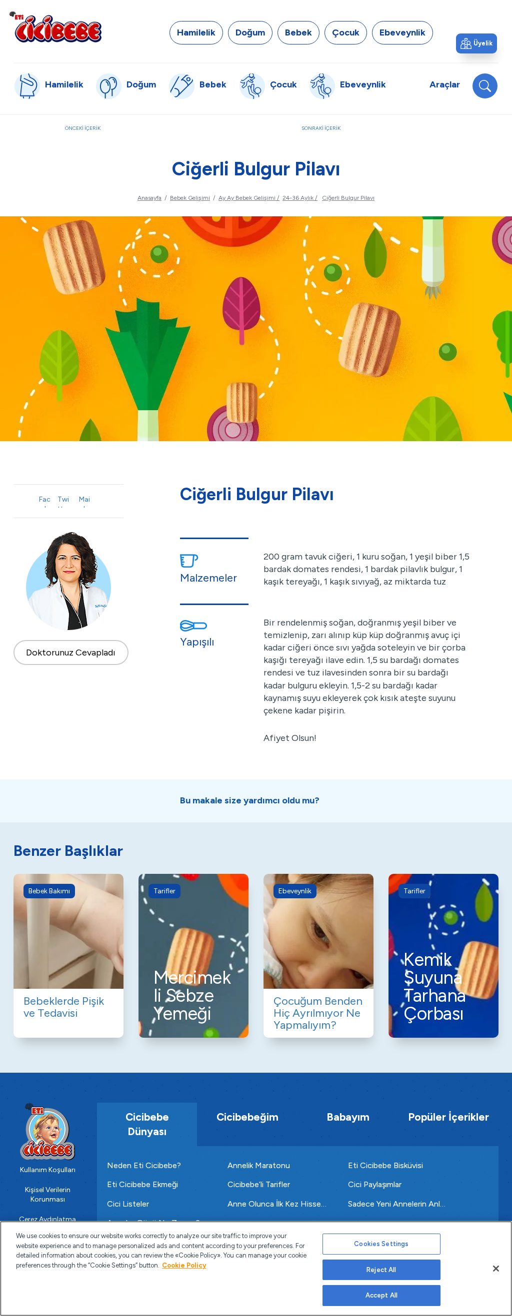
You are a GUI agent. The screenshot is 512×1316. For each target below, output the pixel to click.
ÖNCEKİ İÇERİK (129, 133)
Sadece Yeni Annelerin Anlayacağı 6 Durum (398, 1204)
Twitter (64, 501)
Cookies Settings (381, 1244)
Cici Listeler (128, 1204)
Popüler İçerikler (448, 1117)
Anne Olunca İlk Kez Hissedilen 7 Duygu (278, 1204)
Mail (84, 501)
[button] (476, 43)
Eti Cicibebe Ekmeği (142, 1184)
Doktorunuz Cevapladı (71, 652)
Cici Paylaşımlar (375, 1184)
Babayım (348, 1117)
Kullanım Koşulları (48, 1170)
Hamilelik (196, 32)
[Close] (496, 1269)
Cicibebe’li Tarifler (259, 1184)
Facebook (44, 501)
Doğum (250, 32)
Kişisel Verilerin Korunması (47, 1195)
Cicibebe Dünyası (147, 1124)
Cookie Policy (184, 1265)
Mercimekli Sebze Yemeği (192, 996)
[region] (256, 1268)
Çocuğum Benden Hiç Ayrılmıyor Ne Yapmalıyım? (318, 1013)
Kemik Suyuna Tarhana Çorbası (435, 987)
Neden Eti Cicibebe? (144, 1165)
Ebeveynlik (403, 32)
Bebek (298, 32)
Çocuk (346, 32)
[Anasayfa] (55, 26)
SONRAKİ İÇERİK (374, 133)
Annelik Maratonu (259, 1165)
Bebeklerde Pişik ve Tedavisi (64, 1007)
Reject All (381, 1270)
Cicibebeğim (247, 1117)
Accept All (382, 1295)
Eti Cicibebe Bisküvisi (385, 1165)
